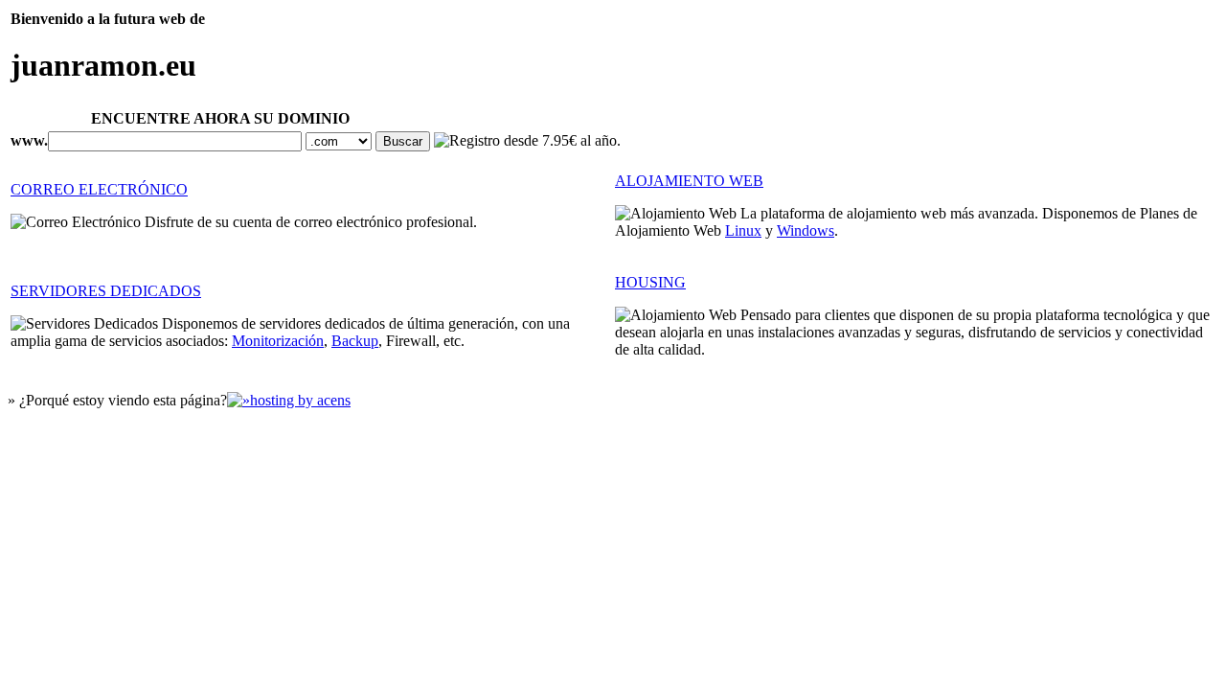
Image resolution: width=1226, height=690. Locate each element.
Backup (354, 341)
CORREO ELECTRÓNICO (99, 189)
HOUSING (650, 282)
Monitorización (278, 341)
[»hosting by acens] (289, 400)
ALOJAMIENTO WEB (689, 180)
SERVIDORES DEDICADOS (106, 291)
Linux (743, 230)
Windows (805, 230)
